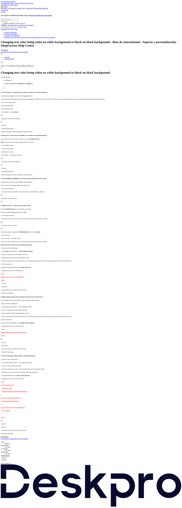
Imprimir (7, 57)
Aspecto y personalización (12, 36)
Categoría (12, 52)
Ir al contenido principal (8, 1)
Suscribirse (5, 50)
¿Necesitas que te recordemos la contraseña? (20, 25)
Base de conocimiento (11, 34)
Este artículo (5, 52)
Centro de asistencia (10, 32)
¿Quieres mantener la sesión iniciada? (14, 23)
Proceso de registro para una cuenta (40, 15)
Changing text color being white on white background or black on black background (30, 37)
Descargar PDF (9, 59)
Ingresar (3, 12)
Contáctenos (4, 10)
